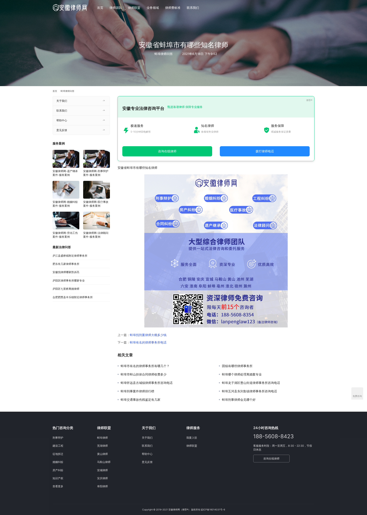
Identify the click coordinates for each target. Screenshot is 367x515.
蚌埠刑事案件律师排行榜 (137, 391)
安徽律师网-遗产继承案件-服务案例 (65, 173)
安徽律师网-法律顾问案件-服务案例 (95, 234)
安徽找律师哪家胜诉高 (66, 272)
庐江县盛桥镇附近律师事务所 (70, 255)
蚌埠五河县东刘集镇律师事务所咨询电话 (249, 391)
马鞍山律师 (103, 462)
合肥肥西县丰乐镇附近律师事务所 (73, 297)
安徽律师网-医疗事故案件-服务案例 (95, 203)
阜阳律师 (102, 486)
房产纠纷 (58, 470)
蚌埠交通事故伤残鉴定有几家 (140, 399)
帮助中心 (61, 120)
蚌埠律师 (102, 437)
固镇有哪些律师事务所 (237, 366)
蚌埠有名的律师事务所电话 (148, 342)
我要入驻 (191, 437)
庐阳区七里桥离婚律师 (66, 289)
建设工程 (58, 445)
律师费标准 (172, 8)
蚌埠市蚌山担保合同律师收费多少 (143, 374)
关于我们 (61, 100)
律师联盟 (134, 8)
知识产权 (58, 478)
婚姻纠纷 (58, 462)
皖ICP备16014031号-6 (213, 509)
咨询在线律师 (271, 458)
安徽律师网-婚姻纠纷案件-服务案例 (65, 203)
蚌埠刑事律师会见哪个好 (239, 399)
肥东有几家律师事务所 (66, 264)
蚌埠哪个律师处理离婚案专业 (242, 374)
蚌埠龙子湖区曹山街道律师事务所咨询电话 (251, 382)
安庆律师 (102, 478)
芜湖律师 (102, 445)
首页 (100, 8)
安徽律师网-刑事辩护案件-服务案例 (95, 173)
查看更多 (58, 486)
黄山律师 (102, 453)
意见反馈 (61, 130)
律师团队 (116, 8)
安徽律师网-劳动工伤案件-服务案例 (65, 234)
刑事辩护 (58, 437)
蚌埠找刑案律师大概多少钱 (148, 335)
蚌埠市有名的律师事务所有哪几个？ (145, 366)
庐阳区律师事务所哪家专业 (69, 280)
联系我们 (193, 8)
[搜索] (312, 8)
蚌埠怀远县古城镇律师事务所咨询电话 (147, 382)
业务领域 (153, 8)
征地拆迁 (58, 453)
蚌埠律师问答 (163, 54)
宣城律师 (102, 470)
